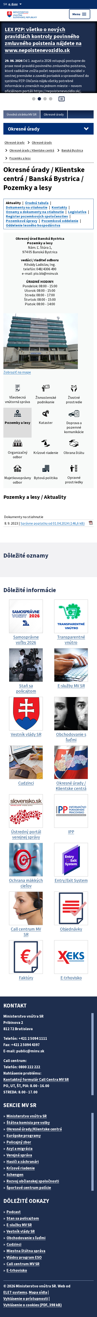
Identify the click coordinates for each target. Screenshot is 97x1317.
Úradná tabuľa (36, 203)
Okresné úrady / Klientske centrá (31, 150)
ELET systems (15, 1292)
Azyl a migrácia (19, 1148)
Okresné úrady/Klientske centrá (34, 1129)
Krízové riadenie (21, 1168)
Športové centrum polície (29, 1187)
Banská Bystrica (72, 150)
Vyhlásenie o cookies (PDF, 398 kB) (32, 1304)
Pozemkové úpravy (21, 220)
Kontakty (59, 207)
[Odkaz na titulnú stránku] (22, 14)
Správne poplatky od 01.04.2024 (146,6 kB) (53, 523)
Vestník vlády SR (21, 1231)
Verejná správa (19, 1155)
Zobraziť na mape (17, 372)
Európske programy (24, 1135)
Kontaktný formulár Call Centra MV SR (36, 1079)
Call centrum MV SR (23, 1263)
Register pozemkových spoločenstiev (37, 216)
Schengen (15, 1174)
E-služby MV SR (19, 1224)
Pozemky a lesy (20, 158)
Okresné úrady (54, 114)
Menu (79, 14)
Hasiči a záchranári (23, 1161)
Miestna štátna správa (26, 1250)
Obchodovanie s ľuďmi (26, 1237)
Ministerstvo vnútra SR (27, 1116)
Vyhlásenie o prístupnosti (25, 1298)
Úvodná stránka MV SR (22, 114)
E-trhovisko (17, 1270)
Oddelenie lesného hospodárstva (33, 225)
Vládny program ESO (24, 1257)
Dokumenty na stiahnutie (26, 207)
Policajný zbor (19, 1142)
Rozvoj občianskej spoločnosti (33, 1181)
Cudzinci (14, 1244)
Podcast (14, 1211)
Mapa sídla (38, 1292)
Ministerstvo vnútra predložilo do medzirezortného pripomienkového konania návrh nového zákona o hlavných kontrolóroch (45, 43)
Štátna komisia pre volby (28, 1122)
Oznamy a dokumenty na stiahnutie (35, 211)
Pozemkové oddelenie (60, 220)
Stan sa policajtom (23, 1218)
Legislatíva (77, 211)
